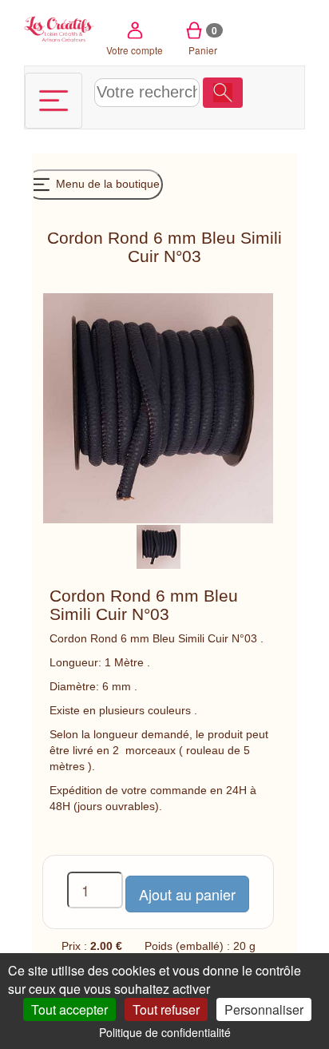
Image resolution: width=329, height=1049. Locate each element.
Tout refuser (166, 1009)
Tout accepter (69, 1009)
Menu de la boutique (106, 183)
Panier (203, 40)
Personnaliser (263, 1009)
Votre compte (134, 50)
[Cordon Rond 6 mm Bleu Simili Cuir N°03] (158, 545)
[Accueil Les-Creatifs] (59, 27)
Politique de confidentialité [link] (165, 1032)
